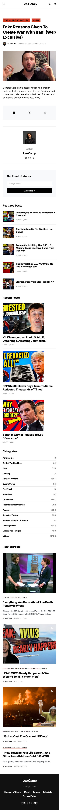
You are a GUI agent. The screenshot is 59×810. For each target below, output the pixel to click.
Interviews (7, 494)
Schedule (47, 792)
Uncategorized (9, 525)
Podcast (6, 510)
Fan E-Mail (7, 489)
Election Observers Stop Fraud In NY (35, 281)
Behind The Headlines (12, 463)
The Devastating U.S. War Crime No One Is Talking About (34, 265)
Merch (27, 792)
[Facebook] (23, 803)
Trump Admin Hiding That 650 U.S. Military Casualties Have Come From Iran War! (35, 248)
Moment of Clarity (12, 792)
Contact (36, 792)
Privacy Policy (29, 796)
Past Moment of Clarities (16, 20)
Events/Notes (9, 484)
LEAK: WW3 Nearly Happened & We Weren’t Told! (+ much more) (26, 675)
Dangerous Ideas (10, 479)
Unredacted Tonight (12, 531)
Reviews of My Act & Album (15, 520)
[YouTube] (35, 803)
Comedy (6, 473)
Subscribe (28, 191)
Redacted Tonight (10, 515)
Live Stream (8, 499)
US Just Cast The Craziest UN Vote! (25, 736)
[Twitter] (29, 803)
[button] (4, 4)
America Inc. (8, 458)
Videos (36, 20)
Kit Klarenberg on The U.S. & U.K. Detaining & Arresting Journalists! (24, 339)
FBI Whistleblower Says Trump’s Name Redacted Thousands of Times (28, 387)
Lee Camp (30, 4)
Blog (5, 468)
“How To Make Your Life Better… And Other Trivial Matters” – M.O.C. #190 (26, 754)
